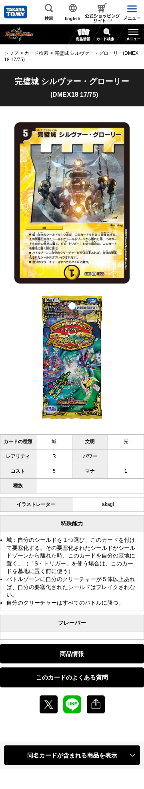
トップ (11, 53)
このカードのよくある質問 (72, 677)
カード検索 (36, 53)
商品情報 (72, 653)
